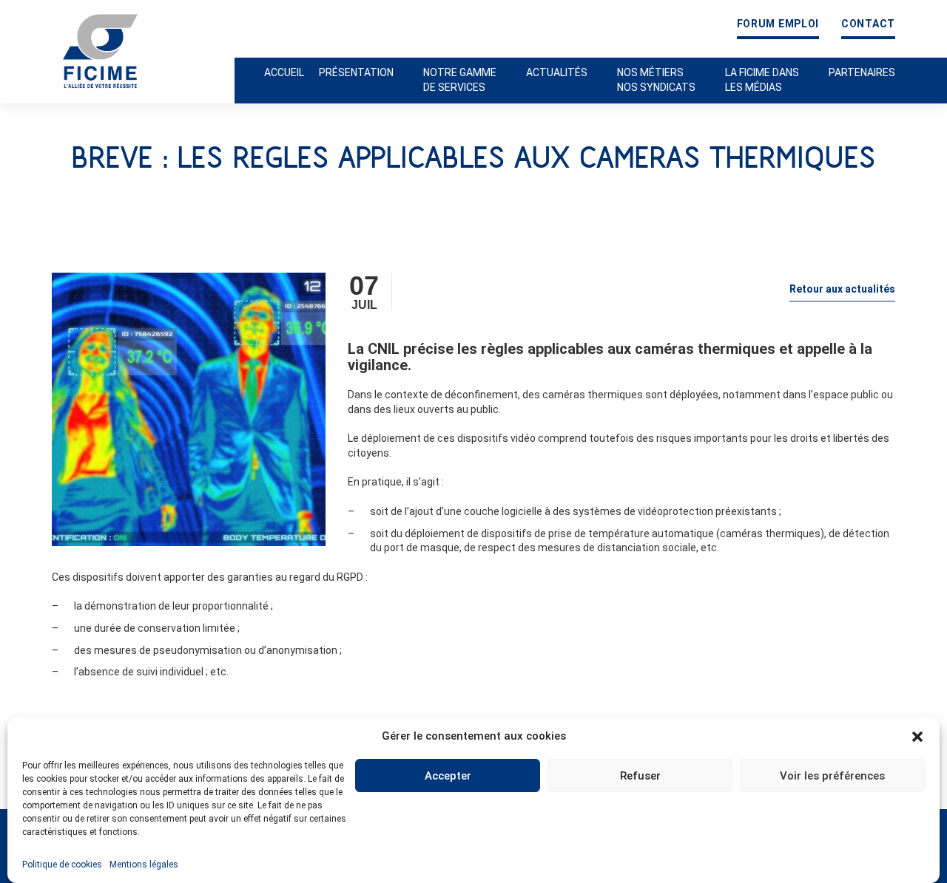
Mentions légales (143, 864)
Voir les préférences (832, 776)
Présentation (356, 72)
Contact (868, 24)
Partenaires (862, 72)
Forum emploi (778, 24)
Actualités (556, 72)
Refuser (640, 776)
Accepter (448, 776)
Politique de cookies (62, 864)
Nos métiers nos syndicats (656, 80)
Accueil (284, 72)
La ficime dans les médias (762, 80)
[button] (917, 736)
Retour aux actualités (842, 289)
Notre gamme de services (459, 80)
